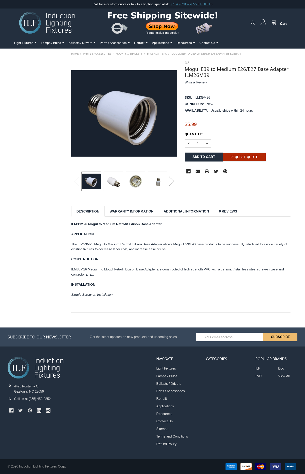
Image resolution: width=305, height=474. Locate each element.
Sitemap (162, 429)
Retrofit (139, 43)
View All (284, 376)
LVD (258, 376)
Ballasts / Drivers (80, 43)
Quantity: (194, 134)
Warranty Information (132, 211)
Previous (76, 181)
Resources (184, 43)
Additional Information (186, 211)
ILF (257, 368)
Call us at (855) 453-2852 (32, 399)
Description (87, 211)
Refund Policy (166, 444)
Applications (160, 43)
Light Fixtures (23, 43)
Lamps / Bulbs (51, 43)
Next (171, 181)
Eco (281, 368)
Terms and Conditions (172, 436)
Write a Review (196, 82)
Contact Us (207, 43)
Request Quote (244, 157)
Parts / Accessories (113, 43)
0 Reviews (228, 211)
